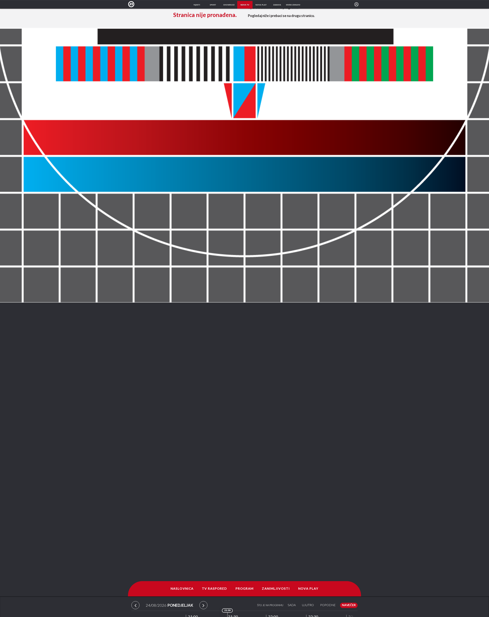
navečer (349, 605)
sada (292, 605)
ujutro (308, 605)
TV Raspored (214, 589)
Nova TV (132, 4)
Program (245, 589)
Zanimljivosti (276, 589)
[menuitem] (356, 4)
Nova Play (308, 589)
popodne (328, 605)
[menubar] (356, 4)
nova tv (244, 4)
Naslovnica (182, 589)
